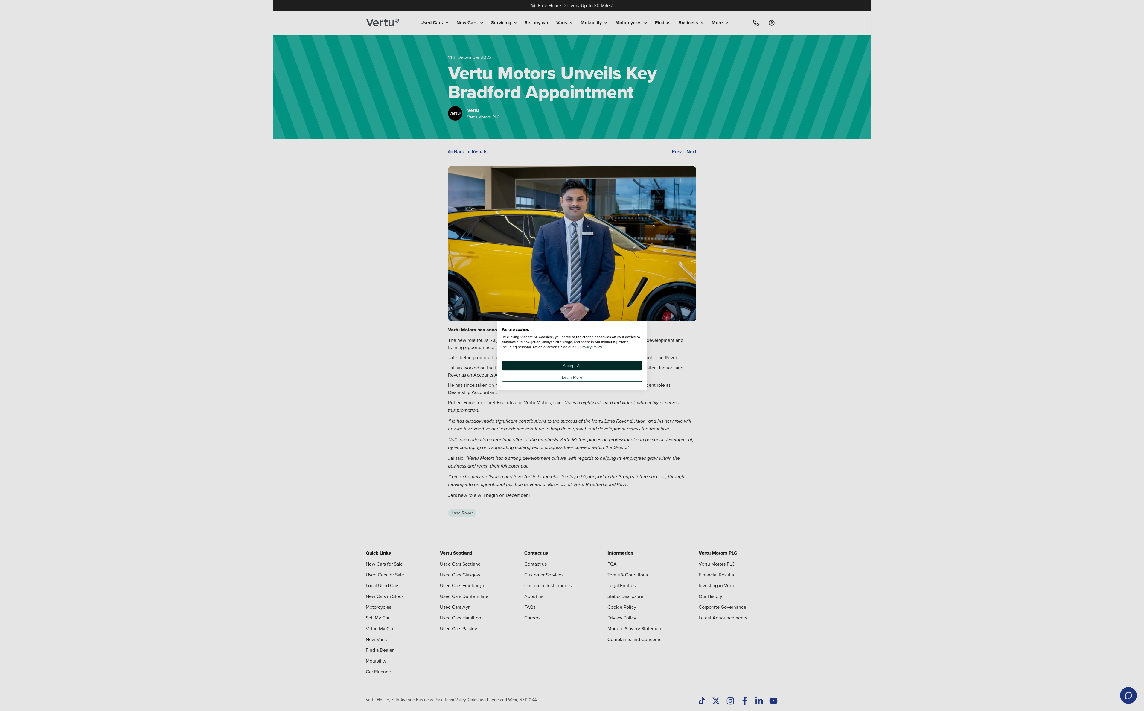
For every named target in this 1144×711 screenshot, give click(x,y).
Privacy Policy (591, 346)
